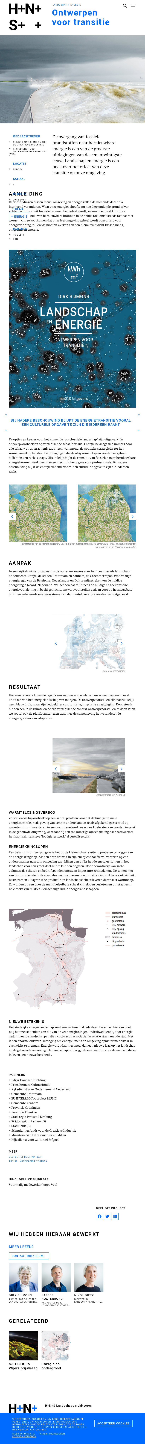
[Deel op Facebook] (99, 1216)
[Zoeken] (124, 5)
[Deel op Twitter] (107, 1216)
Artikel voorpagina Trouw (27, 1161)
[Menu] (132, 5)
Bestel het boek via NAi (25, 1156)
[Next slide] (132, 516)
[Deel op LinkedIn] (115, 1216)
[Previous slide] (12, 516)
